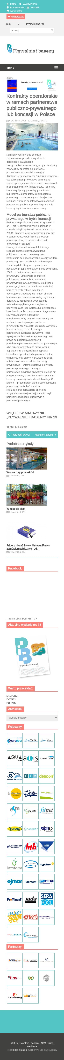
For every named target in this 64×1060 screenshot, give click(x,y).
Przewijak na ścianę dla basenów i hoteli (41, 24)
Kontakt (35, 7)
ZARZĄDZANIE (39, 120)
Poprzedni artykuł (20, 434)
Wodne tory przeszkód (20, 472)
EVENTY (11, 699)
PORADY (11, 703)
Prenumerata (17, 7)
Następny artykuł (44, 434)
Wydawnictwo (30, 4)
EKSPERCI (12, 695)
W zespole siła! (15, 508)
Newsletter (16, 11)
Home (13, 4)
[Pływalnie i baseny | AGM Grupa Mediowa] (30, 56)
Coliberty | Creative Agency (42, 1049)
